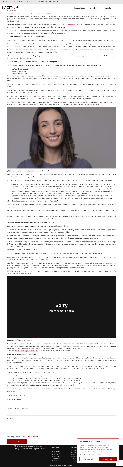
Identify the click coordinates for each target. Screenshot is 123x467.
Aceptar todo (107, 459)
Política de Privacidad (30, 437)
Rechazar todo (88, 459)
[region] (98, 450)
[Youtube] (21, 453)
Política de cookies (95, 454)
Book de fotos (79, 8)
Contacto (107, 8)
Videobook (94, 8)
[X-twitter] (26, 453)
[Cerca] (117, 440)
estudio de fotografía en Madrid (26, 351)
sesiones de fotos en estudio (68, 25)
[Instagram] (15, 453)
